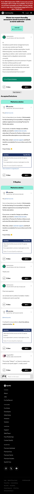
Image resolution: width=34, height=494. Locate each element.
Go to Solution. (12, 79)
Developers (7, 412)
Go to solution (18, 29)
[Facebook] (16, 468)
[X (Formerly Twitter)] (11, 468)
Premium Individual (9, 448)
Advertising (7, 415)
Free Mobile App (9, 437)
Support (6, 430)
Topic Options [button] (16, 92)
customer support (18, 140)
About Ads (6, 485)
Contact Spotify (8, 440)
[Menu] (31, 13)
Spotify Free (7, 462)
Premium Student (9, 458)
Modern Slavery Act (8, 488)
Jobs (5, 397)
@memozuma (9, 113)
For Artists (7, 408)
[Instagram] (6, 468)
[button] (31, 37)
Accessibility (12, 485)
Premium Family (8, 455)
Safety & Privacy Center (12, 480)
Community (9, 13)
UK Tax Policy (16, 488)
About (6, 393)
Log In (27, 13)
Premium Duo (8, 452)
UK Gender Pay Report (8, 490)
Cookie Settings (14, 483)
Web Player (7, 433)
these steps (21, 7)
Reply (26, 87)
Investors (6, 418)
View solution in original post (10, 168)
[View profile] (4, 37)
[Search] (23, 13)
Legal (5, 480)
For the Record (8, 400)
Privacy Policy (6, 483)
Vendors (6, 422)
